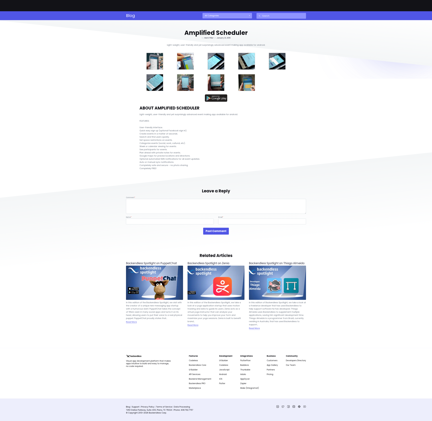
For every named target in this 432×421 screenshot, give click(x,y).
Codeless (193, 360)
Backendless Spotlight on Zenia (208, 263)
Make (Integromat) (249, 388)
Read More (131, 322)
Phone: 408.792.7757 (183, 410)
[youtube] (304, 406)
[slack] (299, 406)
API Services (194, 374)
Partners (271, 369)
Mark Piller (209, 38)
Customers (272, 360)
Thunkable (245, 369)
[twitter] (283, 406)
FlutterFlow (245, 360)
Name (129, 217)
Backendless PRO (197, 383)
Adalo (243, 374)
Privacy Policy (147, 406)
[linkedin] (277, 406)
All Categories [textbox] (212, 15)
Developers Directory (296, 360)
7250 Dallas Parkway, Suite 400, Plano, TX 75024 (149, 410)
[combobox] (227, 15)
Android (223, 374)
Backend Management (200, 379)
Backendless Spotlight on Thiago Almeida (276, 263)
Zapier (243, 383)
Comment (130, 197)
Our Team (291, 365)
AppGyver (245, 379)
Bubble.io (244, 365)
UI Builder (193, 369)
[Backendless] (133, 356)
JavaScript (224, 369)
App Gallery (272, 365)
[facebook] (288, 406)
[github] (293, 406)
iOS (220, 379)
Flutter (222, 383)
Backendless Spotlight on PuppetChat (151, 263)
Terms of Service (164, 406)
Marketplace (195, 388)
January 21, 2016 (224, 38)
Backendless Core (197, 365)
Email (220, 217)
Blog (128, 406)
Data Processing (182, 406)
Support (135, 406)
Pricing (270, 374)
